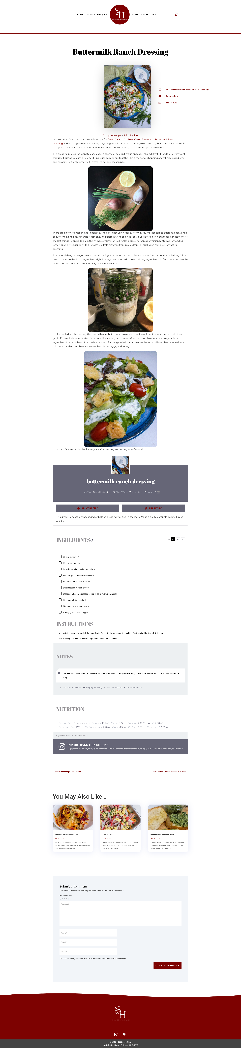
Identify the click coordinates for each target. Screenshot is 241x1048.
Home (80, 14)
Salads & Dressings (200, 89)
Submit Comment (167, 965)
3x (183, 539)
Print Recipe (131, 135)
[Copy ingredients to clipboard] (91, 540)
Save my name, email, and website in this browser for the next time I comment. (94, 958)
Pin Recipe (155, 508)
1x (173, 539)
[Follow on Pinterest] (125, 1034)
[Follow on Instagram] (116, 1034)
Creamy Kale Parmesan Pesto (162, 835)
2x (178, 539)
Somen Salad (108, 835)
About (154, 14)
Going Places (140, 14)
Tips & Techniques (96, 14)
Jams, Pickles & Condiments (177, 89)
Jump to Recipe (112, 135)
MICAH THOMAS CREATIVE (126, 1045)
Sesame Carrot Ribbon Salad (66, 835)
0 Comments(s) (171, 96)
